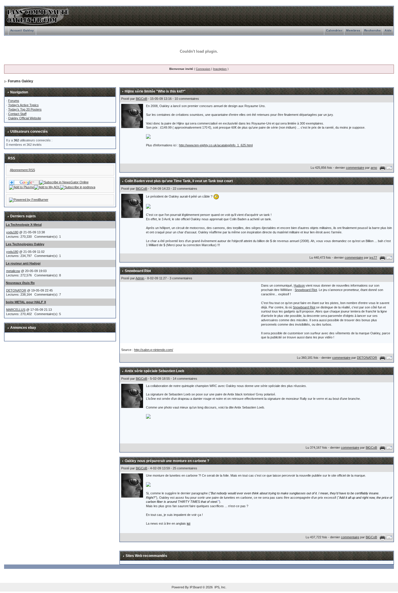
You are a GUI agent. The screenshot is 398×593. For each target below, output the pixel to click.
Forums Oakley (20, 81)
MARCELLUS (15, 309)
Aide (388, 30)
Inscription (220, 68)
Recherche (372, 30)
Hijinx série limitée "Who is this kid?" (155, 91)
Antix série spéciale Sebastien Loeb (154, 371)
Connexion (203, 68)
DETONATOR (16, 290)
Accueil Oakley (22, 30)
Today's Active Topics (23, 105)
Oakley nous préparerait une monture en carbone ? (167, 461)
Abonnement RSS (22, 170)
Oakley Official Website (24, 118)
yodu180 (12, 232)
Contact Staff (17, 114)
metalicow (13, 271)
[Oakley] (64, 182)
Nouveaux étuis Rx (20, 283)
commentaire (355, 167)
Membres (353, 30)
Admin (139, 278)
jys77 (373, 257)
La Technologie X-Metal (24, 224)
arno (374, 167)
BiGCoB (141, 98)
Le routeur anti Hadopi (23, 263)
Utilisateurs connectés (29, 131)
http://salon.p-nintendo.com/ (153, 349)
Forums (13, 100)
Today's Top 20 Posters (25, 109)
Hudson (299, 285)
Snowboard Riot (138, 271)
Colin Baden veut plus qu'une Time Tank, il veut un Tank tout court (179, 181)
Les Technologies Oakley (25, 244)
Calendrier (334, 30)
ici (188, 523)
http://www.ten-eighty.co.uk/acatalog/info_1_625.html (216, 145)
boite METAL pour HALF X (26, 302)
